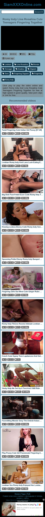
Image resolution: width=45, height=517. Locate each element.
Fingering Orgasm (21, 74)
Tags (23, 494)
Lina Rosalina (22, 64)
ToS (28, 494)
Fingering (38, 74)
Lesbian (7, 64)
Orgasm (32, 69)
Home (17, 494)
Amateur (20, 69)
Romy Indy (9, 80)
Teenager (8, 69)
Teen (6, 74)
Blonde (36, 64)
